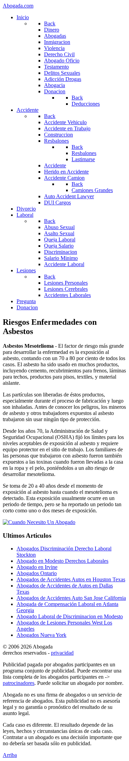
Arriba (10, 755)
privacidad (62, 653)
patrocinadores (18, 683)
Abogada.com (18, 6)
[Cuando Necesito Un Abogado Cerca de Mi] (39, 522)
